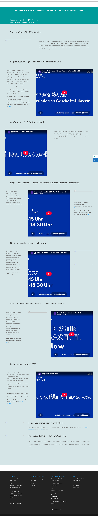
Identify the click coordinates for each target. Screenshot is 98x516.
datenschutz (76, 485)
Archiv (19, 22)
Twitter (86, 427)
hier (10, 106)
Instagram (31, 429)
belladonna (20, 11)
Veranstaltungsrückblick (28, 22)
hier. (17, 274)
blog (81, 11)
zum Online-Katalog (56, 509)
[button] (95, 156)
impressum (76, 487)
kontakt (75, 483)
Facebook (40, 429)
